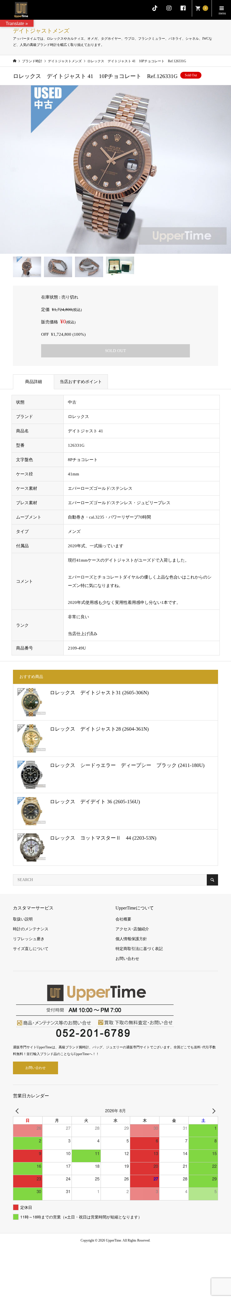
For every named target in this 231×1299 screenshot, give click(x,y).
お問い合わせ (127, 959)
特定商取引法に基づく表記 (139, 949)
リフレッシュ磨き (29, 939)
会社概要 (123, 919)
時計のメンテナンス (30, 929)
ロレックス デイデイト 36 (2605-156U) (95, 801)
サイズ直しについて (30, 949)
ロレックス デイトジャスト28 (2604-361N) (99, 729)
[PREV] (18, 1110)
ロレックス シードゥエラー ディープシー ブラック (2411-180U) (127, 765)
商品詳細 (33, 381)
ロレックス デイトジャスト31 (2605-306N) (99, 692)
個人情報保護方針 (131, 939)
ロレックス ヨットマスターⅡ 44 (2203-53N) (103, 838)
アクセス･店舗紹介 (132, 929)
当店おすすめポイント (81, 381)
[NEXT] (212, 1110)
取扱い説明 (23, 919)
